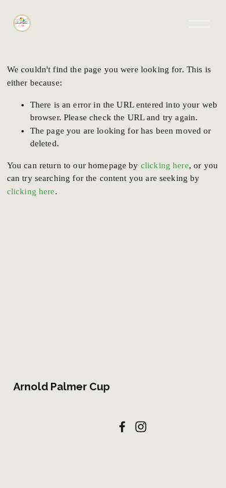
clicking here (165, 165)
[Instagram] (141, 426)
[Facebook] (122, 426)
